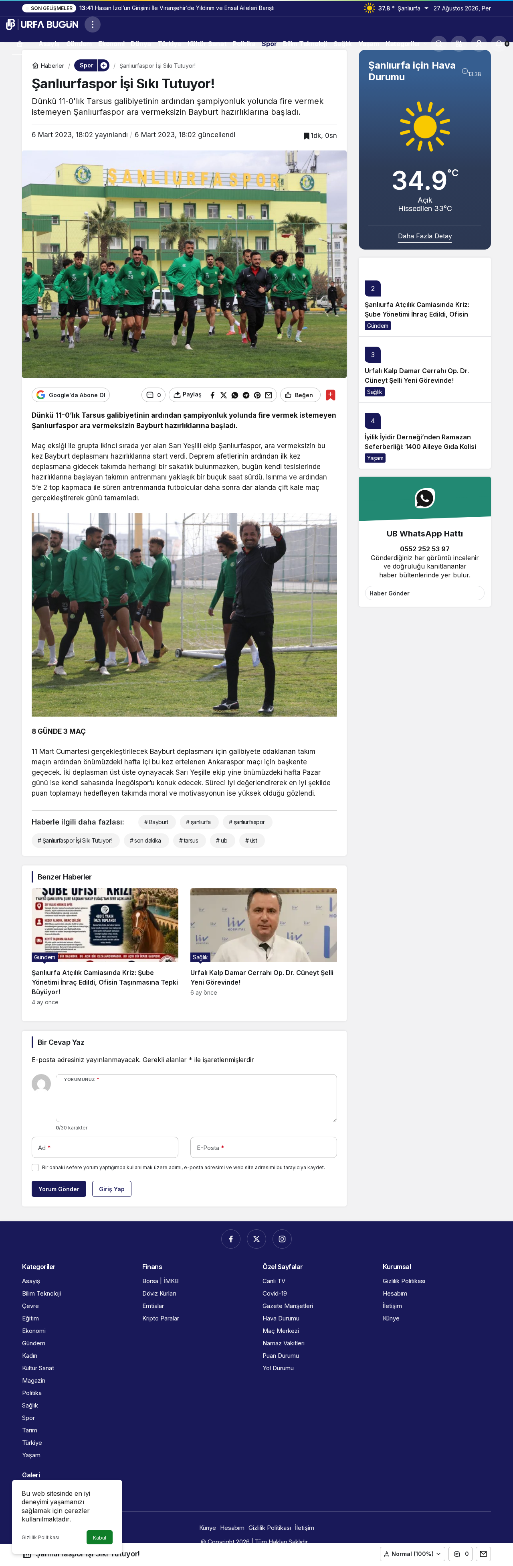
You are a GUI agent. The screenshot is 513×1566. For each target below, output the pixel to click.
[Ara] (439, 44)
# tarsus (188, 840)
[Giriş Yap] (479, 44)
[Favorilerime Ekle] (330, 395)
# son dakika (145, 840)
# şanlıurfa (198, 822)
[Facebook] (230, 1239)
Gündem (377, 325)
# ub (221, 840)
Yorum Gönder (58, 1189)
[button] (459, 44)
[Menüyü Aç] (93, 24)
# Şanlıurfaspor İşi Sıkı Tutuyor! (75, 840)
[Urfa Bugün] (42, 24)
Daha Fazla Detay (425, 236)
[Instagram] (282, 1239)
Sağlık (374, 391)
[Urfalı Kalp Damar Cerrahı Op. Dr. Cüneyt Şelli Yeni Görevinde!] (263, 946)
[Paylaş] (483, 1554)
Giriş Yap (112, 1189)
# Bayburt (156, 822)
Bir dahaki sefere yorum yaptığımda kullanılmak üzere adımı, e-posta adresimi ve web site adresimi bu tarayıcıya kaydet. (183, 1167)
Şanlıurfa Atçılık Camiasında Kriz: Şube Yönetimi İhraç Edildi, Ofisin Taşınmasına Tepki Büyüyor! (417, 314)
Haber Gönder (390, 593)
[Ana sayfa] (19, 44)
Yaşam (375, 458)
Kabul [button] (99, 1538)
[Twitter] (256, 1239)
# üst (251, 840)
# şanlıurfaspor (247, 822)
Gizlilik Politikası (40, 1537)
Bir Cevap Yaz (61, 1042)
